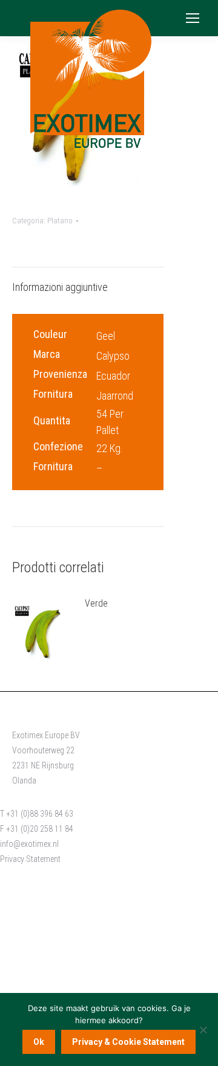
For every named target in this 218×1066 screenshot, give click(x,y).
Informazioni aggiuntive (60, 287)
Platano (60, 220)
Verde (96, 603)
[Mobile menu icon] (192, 18)
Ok (38, 1042)
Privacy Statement (30, 859)
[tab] (88, 281)
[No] (203, 1030)
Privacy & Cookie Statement (128, 1042)
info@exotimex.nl (29, 844)
